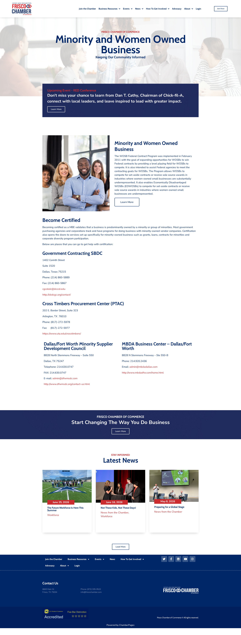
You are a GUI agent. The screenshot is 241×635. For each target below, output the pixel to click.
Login (77, 565)
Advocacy (50, 565)
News (112, 559)
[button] (120, 547)
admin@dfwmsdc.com (64, 378)
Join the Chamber (53, 559)
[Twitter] (164, 559)
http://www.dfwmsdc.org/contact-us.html (67, 384)
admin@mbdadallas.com (143, 366)
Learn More (126, 202)
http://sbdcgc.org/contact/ (56, 294)
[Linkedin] (178, 559)
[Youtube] (185, 559)
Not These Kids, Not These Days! (118, 507)
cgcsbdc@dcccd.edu (53, 289)
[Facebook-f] (171, 559)
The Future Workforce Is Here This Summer (65, 509)
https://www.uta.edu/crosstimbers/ (61, 333)
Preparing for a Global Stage (169, 507)
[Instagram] (192, 559)
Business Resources (77, 559)
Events (98, 559)
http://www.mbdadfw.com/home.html (143, 372)
